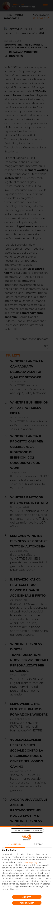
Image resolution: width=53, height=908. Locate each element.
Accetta (27, 897)
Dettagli (39, 844)
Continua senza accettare (27, 830)
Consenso (15, 844)
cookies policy (30, 862)
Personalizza (27, 903)
